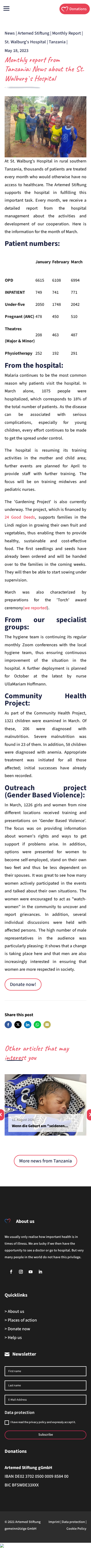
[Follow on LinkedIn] (40, 1272)
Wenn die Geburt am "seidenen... (40, 1126)
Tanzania (57, 42)
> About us (14, 1311)
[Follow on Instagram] (21, 1272)
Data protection (73, 1522)
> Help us (13, 1338)
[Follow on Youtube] (30, 1272)
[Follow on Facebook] (11, 1272)
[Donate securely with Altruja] (2, 1546)
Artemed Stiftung (33, 33)
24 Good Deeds (20, 517)
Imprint (54, 1522)
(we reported (35, 608)
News (10, 33)
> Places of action (21, 1320)
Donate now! (23, 984)
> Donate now (17, 1329)
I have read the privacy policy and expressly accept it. (43, 1422)
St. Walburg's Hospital (25, 42)
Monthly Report (66, 33)
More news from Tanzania (45, 1161)
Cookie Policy (76, 1528)
